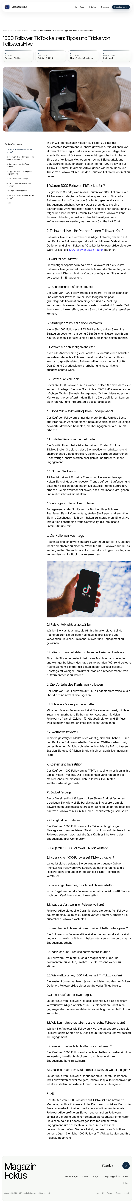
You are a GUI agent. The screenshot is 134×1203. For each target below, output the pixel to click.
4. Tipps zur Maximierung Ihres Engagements (19, 172)
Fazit (8, 203)
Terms (118, 1193)
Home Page (71, 1176)
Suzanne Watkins (13, 58)
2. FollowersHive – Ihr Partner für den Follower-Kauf (20, 158)
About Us (100, 1193)
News (12, 31)
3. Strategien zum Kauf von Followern (18, 165)
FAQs (95, 1176)
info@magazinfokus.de (115, 1176)
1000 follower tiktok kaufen (86, 249)
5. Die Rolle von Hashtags (17, 179)
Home (5, 31)
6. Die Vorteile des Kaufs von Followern (19, 184)
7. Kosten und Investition (17, 191)
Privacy (110, 1193)
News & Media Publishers (27, 31)
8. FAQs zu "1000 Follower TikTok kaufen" (20, 196)
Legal (126, 1193)
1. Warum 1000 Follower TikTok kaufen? (19, 151)
